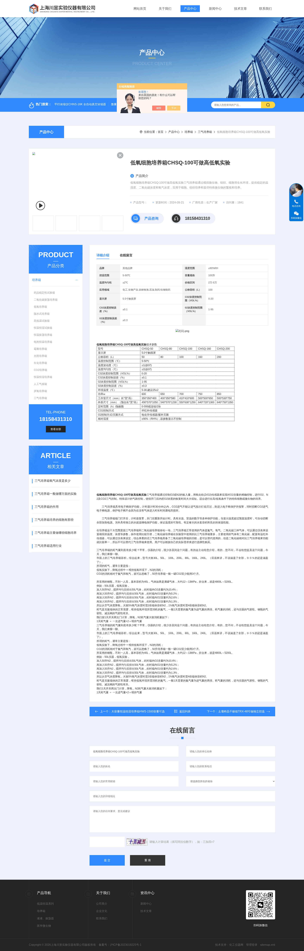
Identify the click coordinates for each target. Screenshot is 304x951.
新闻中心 (215, 8)
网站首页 (140, 8)
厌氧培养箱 (40, 391)
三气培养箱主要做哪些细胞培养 (56, 532)
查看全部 (55, 429)
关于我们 (165, 8)
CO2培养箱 (40, 369)
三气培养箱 (205, 131)
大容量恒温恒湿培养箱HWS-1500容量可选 (138, 711)
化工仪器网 (236, 944)
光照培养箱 (40, 355)
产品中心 (190, 8)
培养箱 (189, 131)
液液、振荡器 (45, 918)
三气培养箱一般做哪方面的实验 (56, 493)
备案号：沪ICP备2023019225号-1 (120, 944)
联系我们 (265, 8)
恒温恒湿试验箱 (43, 327)
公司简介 (101, 903)
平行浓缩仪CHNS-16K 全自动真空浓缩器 (80, 104)
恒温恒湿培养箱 (43, 376)
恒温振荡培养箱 (43, 334)
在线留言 (126, 255)
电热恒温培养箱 (43, 341)
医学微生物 (44, 925)
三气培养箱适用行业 (48, 545)
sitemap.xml (267, 944)
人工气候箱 (40, 383)
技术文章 (240, 8)
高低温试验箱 (42, 320)
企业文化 (101, 911)
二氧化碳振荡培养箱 (46, 299)
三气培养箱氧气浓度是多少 (53, 480)
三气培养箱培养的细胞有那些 (54, 519)
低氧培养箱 (40, 306)
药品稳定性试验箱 (44, 292)
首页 (160, 131)
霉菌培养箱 (40, 348)
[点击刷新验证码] (137, 841)
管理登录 (251, 944)
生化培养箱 (40, 362)
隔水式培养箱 (42, 313)
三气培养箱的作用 (47, 506)
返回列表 (185, 711)
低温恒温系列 (45, 903)
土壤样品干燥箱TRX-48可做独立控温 (241, 711)
